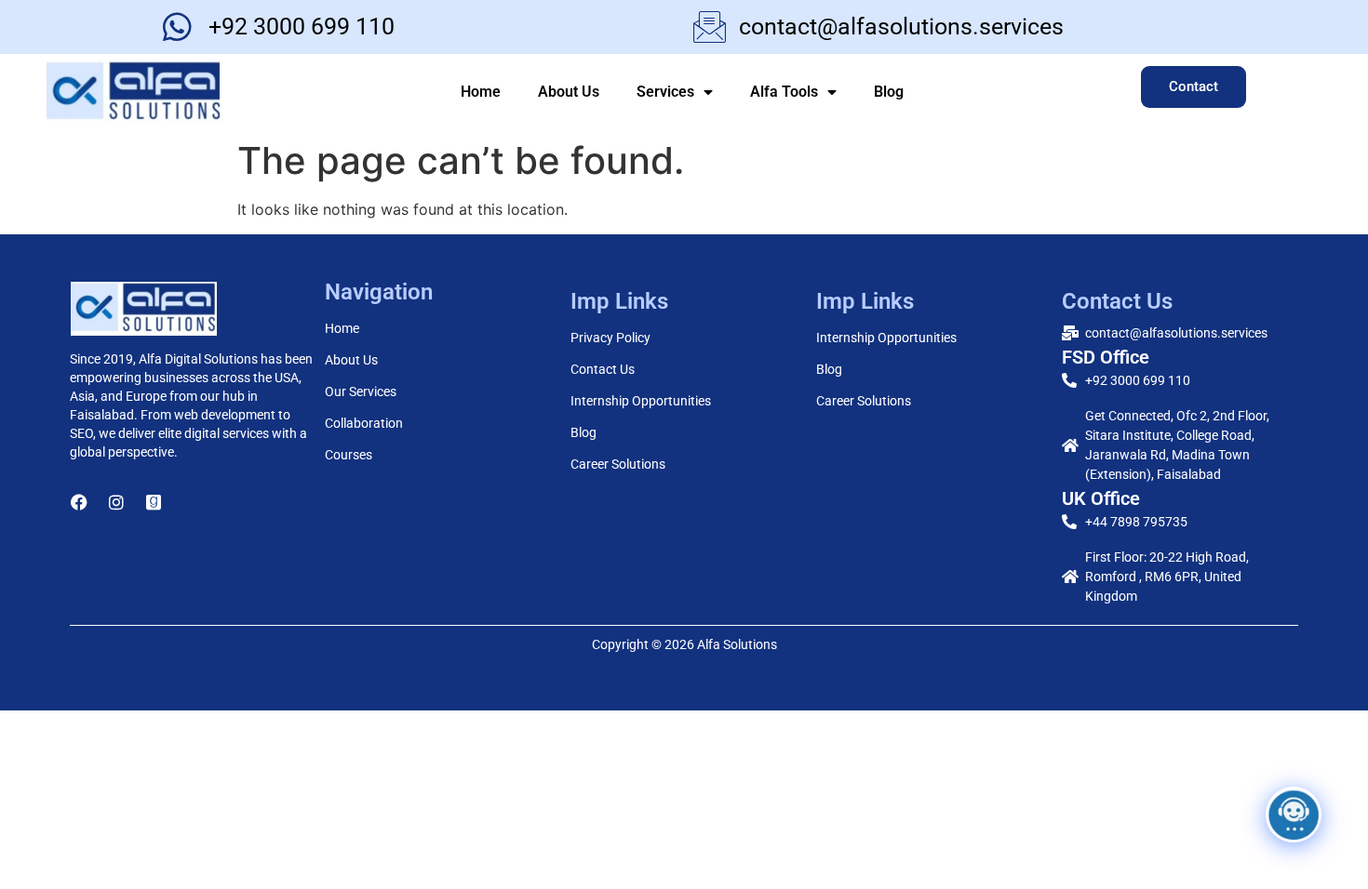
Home (481, 91)
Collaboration (364, 423)
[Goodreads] (153, 502)
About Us (568, 91)
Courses (348, 454)
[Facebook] (79, 502)
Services (665, 91)
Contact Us (602, 369)
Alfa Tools (784, 91)
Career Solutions (617, 464)
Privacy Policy (610, 337)
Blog (889, 91)
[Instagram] (116, 502)
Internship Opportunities (640, 400)
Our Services (360, 391)
